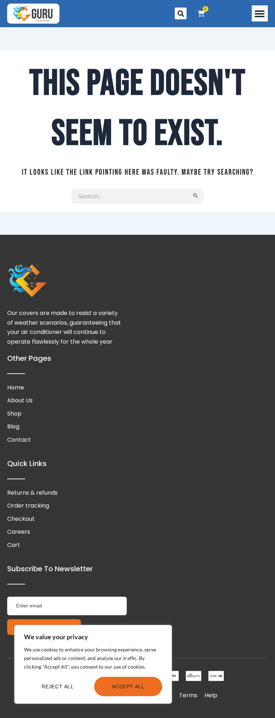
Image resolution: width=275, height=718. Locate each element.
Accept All (128, 686)
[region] (93, 664)
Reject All (58, 686)
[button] (260, 13)
